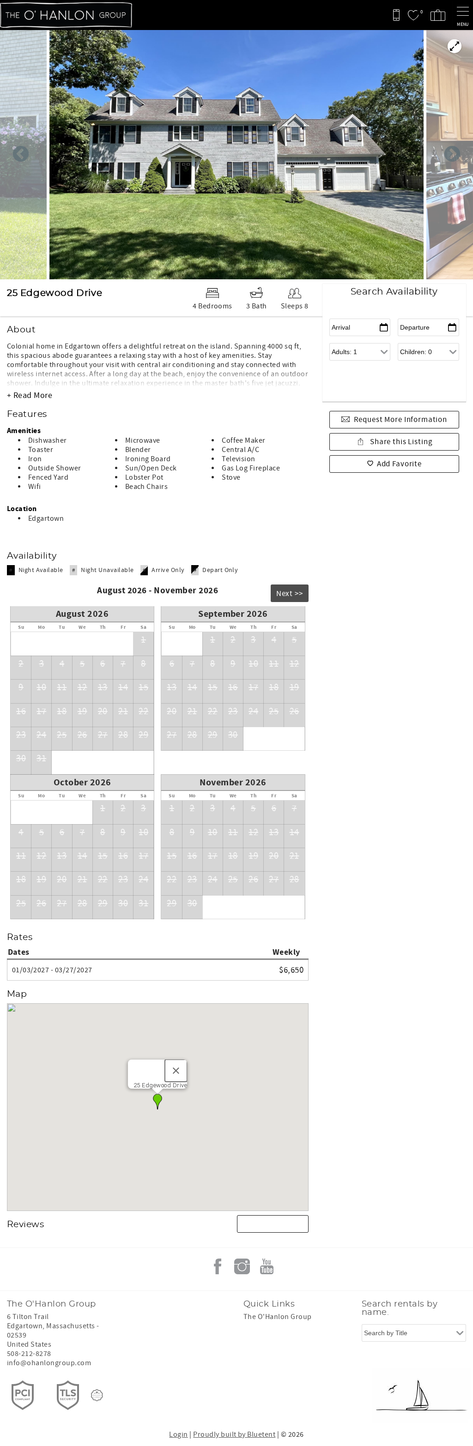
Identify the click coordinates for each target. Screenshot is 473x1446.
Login (178, 1434)
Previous (21, 154)
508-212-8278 (29, 1353)
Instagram (242, 1266)
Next (452, 154)
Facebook (217, 1266)
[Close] (176, 1071)
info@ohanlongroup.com (49, 1363)
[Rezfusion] (97, 1395)
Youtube (266, 1266)
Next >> (289, 594)
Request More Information (400, 420)
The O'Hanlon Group (277, 1316)
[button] (157, 1101)
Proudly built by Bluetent (234, 1434)
